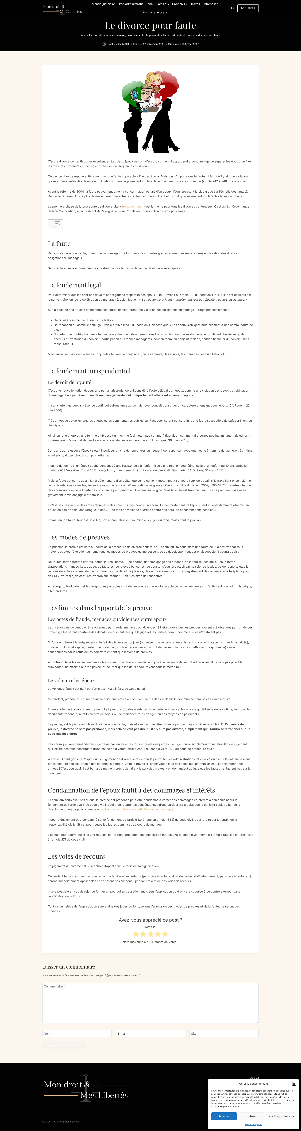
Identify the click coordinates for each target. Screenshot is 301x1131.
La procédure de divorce (177, 35)
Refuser (252, 1116)
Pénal (149, 4)
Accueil (85, 35)
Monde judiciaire (103, 4)
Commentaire (54, 986)
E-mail (123, 1033)
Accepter (224, 1116)
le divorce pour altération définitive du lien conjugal (136, 809)
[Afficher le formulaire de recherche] (232, 8)
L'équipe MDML (121, 44)
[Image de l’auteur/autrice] (104, 44)
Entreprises (210, 4)
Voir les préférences (281, 1116)
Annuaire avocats (155, 12)
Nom (48, 1033)
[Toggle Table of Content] (55, 224)
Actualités (248, 8)
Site (193, 1033)
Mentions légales (253, 1124)
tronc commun (132, 206)
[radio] (136, 934)
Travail (195, 4)
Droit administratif (130, 4)
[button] (294, 1083)
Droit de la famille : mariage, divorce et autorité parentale (126, 35)
